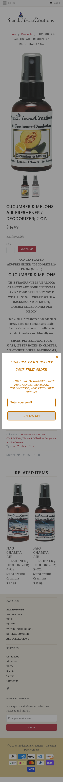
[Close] (57, 357)
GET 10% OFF (31, 415)
